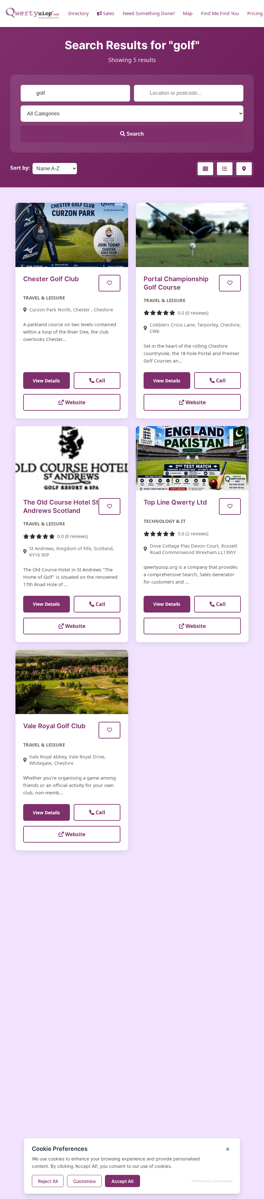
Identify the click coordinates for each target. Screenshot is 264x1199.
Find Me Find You (220, 13)
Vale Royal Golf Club (54, 726)
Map (188, 13)
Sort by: (20, 167)
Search (134, 134)
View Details (46, 381)
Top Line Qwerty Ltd (175, 502)
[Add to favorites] (109, 283)
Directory (78, 13)
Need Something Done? (149, 13)
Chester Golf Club (51, 279)
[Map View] (244, 169)
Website (74, 402)
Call (99, 380)
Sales (108, 13)
